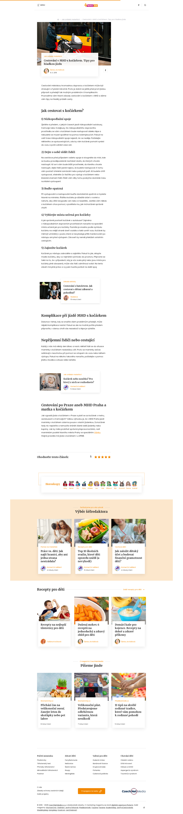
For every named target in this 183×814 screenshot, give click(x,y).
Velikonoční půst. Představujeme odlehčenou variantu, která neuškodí (89, 711)
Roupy (67, 770)
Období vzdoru (127, 760)
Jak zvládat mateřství (71, 19)
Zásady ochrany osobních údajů (50, 790)
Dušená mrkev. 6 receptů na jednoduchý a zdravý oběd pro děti (91, 630)
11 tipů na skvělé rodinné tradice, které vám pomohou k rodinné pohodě (128, 710)
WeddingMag (42, 810)
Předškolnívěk (85, 807)
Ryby (84, 488)
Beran (71, 488)
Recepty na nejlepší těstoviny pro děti (53, 626)
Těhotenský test (44, 763)
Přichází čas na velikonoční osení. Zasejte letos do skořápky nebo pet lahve (53, 711)
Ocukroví (61, 810)
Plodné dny (41, 760)
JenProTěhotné (71, 807)
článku (97, 432)
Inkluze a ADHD (127, 767)
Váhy (65, 488)
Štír (78, 488)
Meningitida (69, 773)
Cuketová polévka (100, 773)
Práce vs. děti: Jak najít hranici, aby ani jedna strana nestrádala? (54, 556)
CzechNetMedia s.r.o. (57, 805)
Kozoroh (122, 488)
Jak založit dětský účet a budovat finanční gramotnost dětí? (128, 556)
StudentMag (111, 807)
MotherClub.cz (58, 19)
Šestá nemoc (70, 767)
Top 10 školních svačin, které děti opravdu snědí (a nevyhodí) (89, 556)
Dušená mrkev (99, 760)
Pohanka (96, 770)
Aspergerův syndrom (129, 770)
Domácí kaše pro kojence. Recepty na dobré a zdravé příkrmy (128, 630)
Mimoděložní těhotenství (47, 770)
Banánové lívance (100, 763)
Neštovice (69, 763)
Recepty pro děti (85, 547)
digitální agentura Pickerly (122, 805)
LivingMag (53, 810)
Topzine (94, 807)
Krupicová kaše (99, 767)
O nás (39, 787)
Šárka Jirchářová (57, 70)
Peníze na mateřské (49, 547)
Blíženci (109, 488)
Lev (96, 488)
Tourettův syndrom (129, 773)
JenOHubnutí (71, 810)
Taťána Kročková (54, 641)
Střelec (90, 488)
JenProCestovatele (125, 807)
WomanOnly (51, 807)
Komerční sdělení (54, 567)
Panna (128, 488)
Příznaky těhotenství (45, 767)
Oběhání (60, 807)
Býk (115, 488)
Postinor (40, 773)
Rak (103, 488)
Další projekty (43, 794)
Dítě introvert (126, 763)
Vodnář (134, 488)
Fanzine (102, 807)
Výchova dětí (120, 547)
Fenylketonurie (71, 760)
